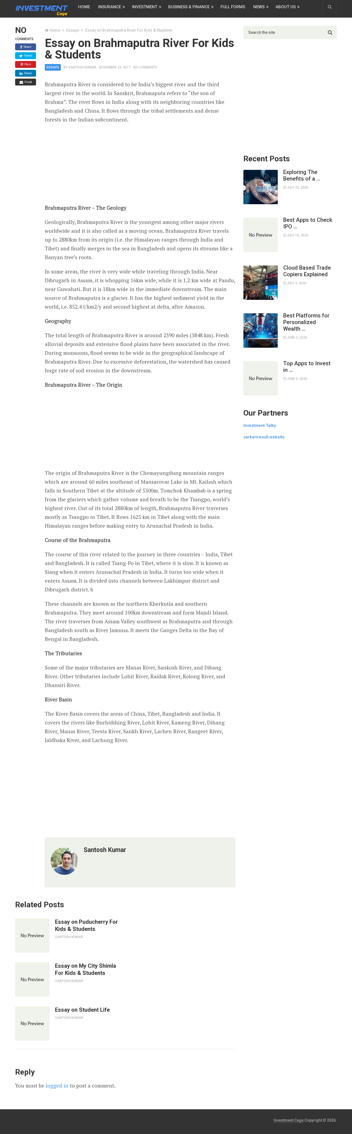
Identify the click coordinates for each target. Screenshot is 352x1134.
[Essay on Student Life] (32, 1023)
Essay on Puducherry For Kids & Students (86, 925)
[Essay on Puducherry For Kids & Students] (32, 935)
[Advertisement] (140, 163)
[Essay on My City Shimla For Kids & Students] (32, 979)
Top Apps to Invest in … (307, 366)
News (259, 6)
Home (84, 6)
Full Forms (233, 6)
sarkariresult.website (264, 437)
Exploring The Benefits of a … (301, 175)
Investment (144, 6)
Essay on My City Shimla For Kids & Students (85, 969)
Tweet (27, 55)
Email (28, 82)
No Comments (145, 67)
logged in (57, 1085)
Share (27, 46)
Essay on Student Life (82, 1009)
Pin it (27, 64)
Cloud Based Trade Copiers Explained (307, 271)
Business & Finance (189, 6)
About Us (286, 6)
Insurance (109, 6)
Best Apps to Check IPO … (307, 223)
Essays (72, 30)
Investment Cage (289, 1120)
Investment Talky (259, 425)
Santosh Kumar (82, 67)
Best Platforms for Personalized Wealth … (306, 322)
